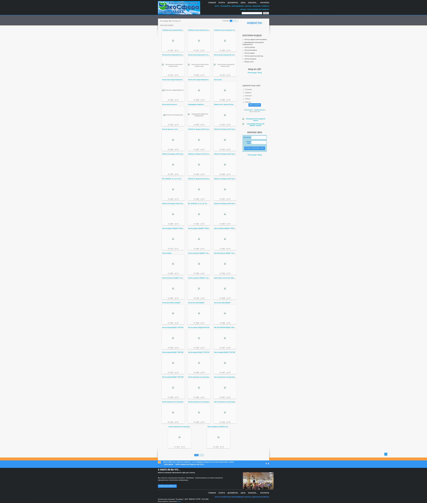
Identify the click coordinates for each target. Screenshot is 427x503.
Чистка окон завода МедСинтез (172, 79)
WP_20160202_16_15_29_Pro (197, 203)
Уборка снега (249, 62)
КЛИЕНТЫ (265, 6)
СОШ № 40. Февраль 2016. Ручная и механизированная (206, 129)
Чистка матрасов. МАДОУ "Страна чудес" (202, 253)
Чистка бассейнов (250, 50)
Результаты (249, 110)
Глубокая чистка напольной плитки (173, 30)
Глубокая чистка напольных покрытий (200, 30)
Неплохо (248, 96)
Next (268, 463)
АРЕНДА (243, 9)
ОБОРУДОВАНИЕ (238, 6)
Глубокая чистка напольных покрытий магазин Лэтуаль (232, 30)
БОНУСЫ (248, 6)
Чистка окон (218, 79)
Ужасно (248, 102)
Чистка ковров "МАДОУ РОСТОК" (199, 327)
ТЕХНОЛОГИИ (225, 6)
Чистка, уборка (249, 47)
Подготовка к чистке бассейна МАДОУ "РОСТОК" (230, 278)
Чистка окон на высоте (169, 104)
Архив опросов (259, 110)
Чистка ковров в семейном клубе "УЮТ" (220, 426)
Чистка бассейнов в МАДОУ (171, 303)
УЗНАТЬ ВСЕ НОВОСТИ (167, 486)
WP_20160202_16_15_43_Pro (171, 179)
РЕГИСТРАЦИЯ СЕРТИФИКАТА (258, 9)
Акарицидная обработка (196, 104)
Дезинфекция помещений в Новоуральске (253, 43)
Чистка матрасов (250, 59)
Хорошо (248, 92)
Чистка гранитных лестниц (253, 56)
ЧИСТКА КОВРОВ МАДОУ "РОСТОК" (226, 327)
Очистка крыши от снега (170, 129)
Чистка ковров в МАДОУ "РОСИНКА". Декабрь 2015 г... (180, 228)
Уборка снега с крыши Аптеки (223, 104)
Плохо (247, 99)
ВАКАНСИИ (257, 6)
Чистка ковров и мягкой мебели (255, 39)
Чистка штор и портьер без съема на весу (176, 55)
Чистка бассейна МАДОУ (196, 303)
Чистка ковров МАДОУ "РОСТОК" (173, 327)
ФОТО (217, 6)
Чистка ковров (166, 253)
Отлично (248, 89)
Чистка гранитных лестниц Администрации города (204, 377)
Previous (266, 463)
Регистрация (252, 72)
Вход (260, 72)
